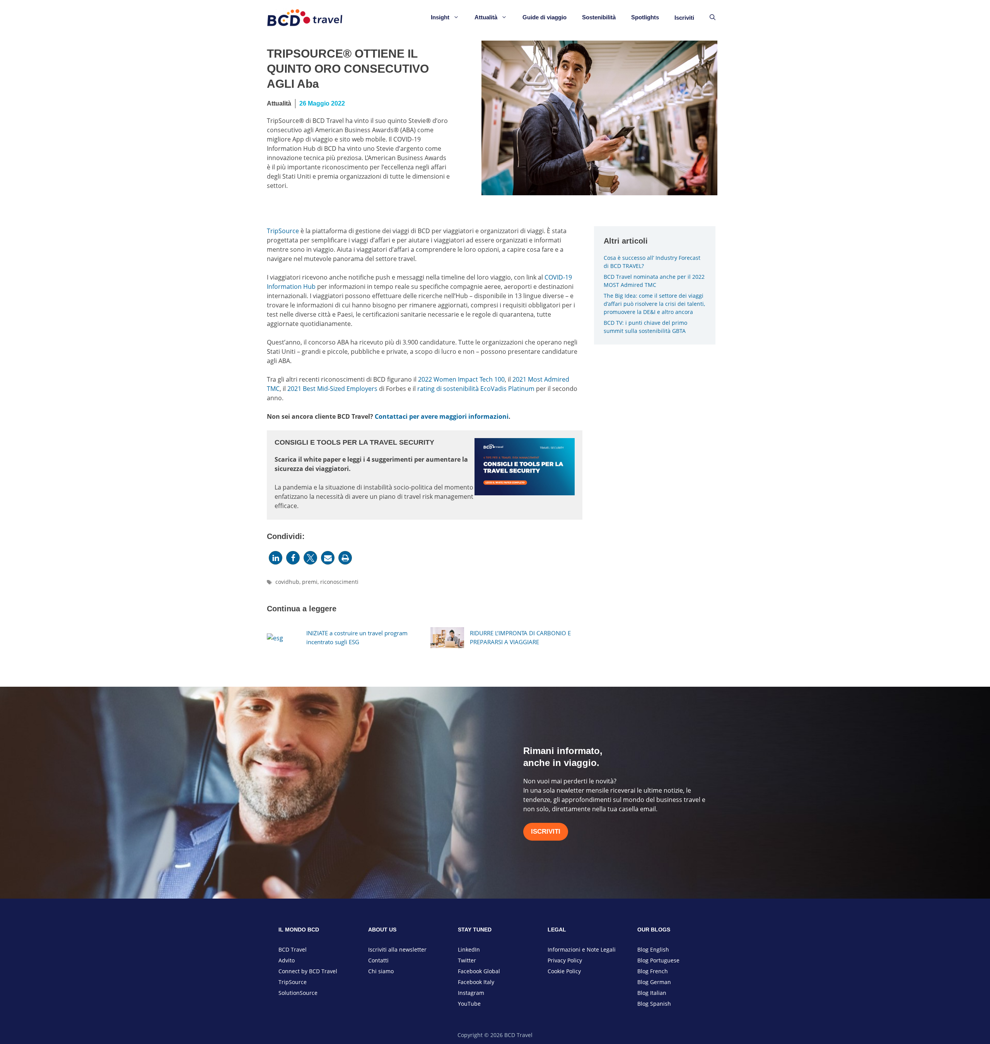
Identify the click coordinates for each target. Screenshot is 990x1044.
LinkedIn (469, 949)
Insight (440, 17)
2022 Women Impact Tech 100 (461, 379)
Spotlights (645, 17)
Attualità (486, 17)
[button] (275, 558)
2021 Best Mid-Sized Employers (332, 388)
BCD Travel (292, 949)
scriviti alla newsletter (398, 949)
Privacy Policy (565, 960)
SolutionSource (297, 992)
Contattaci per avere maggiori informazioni (442, 416)
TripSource (283, 231)
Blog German (654, 982)
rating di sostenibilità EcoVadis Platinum (475, 388)
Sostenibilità (599, 17)
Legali (608, 949)
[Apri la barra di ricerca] (712, 17)
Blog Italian (651, 992)
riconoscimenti (339, 581)
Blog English (653, 949)
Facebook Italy (476, 982)
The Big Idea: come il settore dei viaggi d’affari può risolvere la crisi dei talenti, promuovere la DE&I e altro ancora (654, 304)
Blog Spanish (654, 1003)
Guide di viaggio (544, 17)
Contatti (378, 960)
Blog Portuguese (658, 960)
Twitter (467, 960)
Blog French (652, 971)
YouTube (469, 1003)
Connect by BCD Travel (307, 971)
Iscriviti (684, 17)
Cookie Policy (564, 971)
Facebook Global (479, 971)
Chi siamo (381, 971)
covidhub (287, 581)
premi (309, 581)
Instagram (471, 992)
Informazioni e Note (574, 949)
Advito (286, 960)
